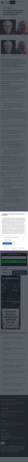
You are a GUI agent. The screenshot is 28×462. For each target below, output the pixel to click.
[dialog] (14, 231)
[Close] (25, 214)
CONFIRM (7, 243)
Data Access (14, 248)
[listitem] (14, 237)
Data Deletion (6, 248)
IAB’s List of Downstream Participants (15, 233)
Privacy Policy (21, 248)
